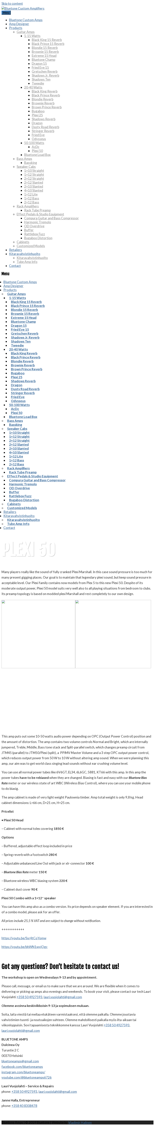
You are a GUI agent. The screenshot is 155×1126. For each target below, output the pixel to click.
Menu (6, 12)
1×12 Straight (34, 174)
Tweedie (38, 83)
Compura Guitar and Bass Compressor (51, 218)
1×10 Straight (34, 171)
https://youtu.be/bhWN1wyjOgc (24, 947)
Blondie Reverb (42, 99)
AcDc (35, 147)
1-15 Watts (32, 36)
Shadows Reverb (43, 119)
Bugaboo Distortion (38, 238)
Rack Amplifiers (28, 206)
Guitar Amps (26, 32)
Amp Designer (19, 24)
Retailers (15, 250)
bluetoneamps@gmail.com (20, 1061)
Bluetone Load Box (37, 155)
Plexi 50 (37, 151)
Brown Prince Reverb (47, 107)
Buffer (29, 230)
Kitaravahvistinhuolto (24, 254)
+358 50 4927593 (29, 997)
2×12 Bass (31, 202)
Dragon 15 (39, 64)
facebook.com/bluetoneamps (22, 1067)
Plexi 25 (37, 115)
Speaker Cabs (26, 167)
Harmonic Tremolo (37, 222)
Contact (15, 266)
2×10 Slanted (33, 186)
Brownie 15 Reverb (45, 52)
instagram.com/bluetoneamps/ (23, 1072)
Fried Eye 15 (40, 67)
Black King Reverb (44, 91)
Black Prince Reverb (46, 95)
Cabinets (23, 242)
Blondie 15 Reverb (45, 48)
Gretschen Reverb (44, 71)
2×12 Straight (34, 178)
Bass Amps (24, 159)
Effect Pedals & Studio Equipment (40, 214)
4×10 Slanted (33, 190)
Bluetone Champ (43, 60)
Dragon (37, 123)
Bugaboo (38, 111)
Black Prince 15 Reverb (48, 44)
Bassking (30, 163)
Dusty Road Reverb (45, 127)
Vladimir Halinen (80, 1122)
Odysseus (39, 139)
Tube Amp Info (27, 262)
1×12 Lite (31, 194)
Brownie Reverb (43, 103)
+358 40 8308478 (24, 1106)
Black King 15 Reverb (47, 40)
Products (15, 28)
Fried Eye (38, 135)
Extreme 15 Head (44, 56)
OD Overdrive (34, 226)
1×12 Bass (31, 198)
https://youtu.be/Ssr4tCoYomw (24, 938)
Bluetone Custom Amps (26, 20)
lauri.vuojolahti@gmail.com (63, 997)
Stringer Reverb (43, 131)
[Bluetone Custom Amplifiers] (23, 8)
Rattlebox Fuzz (34, 234)
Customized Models (31, 246)
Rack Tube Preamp (37, 210)
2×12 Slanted (33, 182)
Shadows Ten (41, 79)
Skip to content (12, 3)
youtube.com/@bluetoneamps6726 (27, 1077)
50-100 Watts (34, 143)
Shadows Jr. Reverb (45, 75)
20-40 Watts (33, 87)
